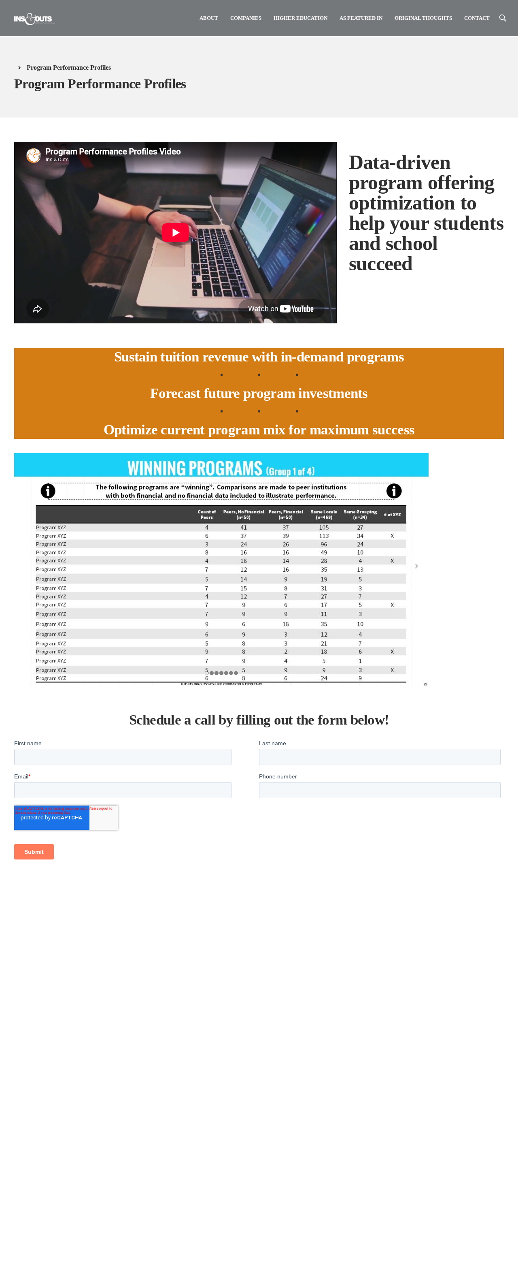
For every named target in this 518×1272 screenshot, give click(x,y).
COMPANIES (245, 18)
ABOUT (209, 18)
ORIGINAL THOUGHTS (423, 18)
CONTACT (477, 18)
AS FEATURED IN (361, 18)
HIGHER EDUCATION (300, 18)
